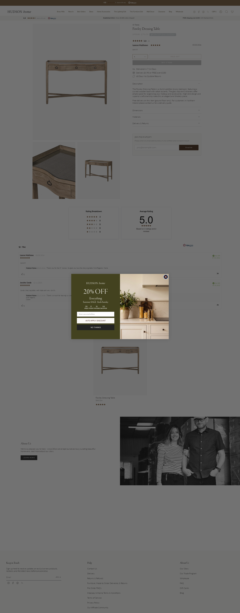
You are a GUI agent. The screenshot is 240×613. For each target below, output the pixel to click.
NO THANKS (96, 327)
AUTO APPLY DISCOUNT (96, 321)
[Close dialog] (166, 277)
